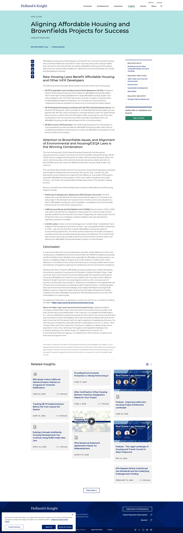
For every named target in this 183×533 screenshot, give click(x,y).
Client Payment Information (135, 515)
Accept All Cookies (65, 527)
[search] (161, 6)
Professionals (103, 6)
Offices (151, 2)
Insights (131, 6)
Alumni (144, 520)
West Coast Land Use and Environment (137, 80)
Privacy (110, 529)
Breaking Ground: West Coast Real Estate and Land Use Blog (138, 68)
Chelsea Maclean (58, 47)
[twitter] (139, 530)
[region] (39, 521)
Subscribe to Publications (137, 509)
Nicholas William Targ (39, 47)
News (153, 6)
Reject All (49, 527)
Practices (87, 6)
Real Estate (132, 91)
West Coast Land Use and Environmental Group (73, 303)
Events (143, 6)
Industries (118, 6)
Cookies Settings (14, 527)
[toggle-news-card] (147, 364)
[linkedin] (135, 530)
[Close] (72, 514)
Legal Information (96, 529)
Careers (159, 2)
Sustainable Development (138, 88)
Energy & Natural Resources (138, 99)
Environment (133, 85)
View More (91, 490)
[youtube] (151, 530)
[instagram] (143, 530)
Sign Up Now (138, 118)
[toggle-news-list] (151, 364)
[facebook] (147, 530)
